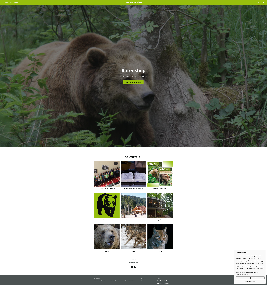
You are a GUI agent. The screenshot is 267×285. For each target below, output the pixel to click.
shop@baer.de (133, 262)
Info (11, 2)
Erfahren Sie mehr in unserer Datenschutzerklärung (247, 272)
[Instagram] (135, 267)
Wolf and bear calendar (130, 280)
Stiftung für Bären (97, 282)
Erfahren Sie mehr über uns (242, 274)
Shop (5, 2)
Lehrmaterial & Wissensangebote (116, 280)
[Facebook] (132, 267)
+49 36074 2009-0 (133, 260)
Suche (142, 280)
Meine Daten (143, 282)
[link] (250, 280)
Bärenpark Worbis (129, 282)
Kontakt (16, 2)
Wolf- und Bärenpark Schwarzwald (117, 282)
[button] (133, 2)
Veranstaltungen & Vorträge (99, 280)
